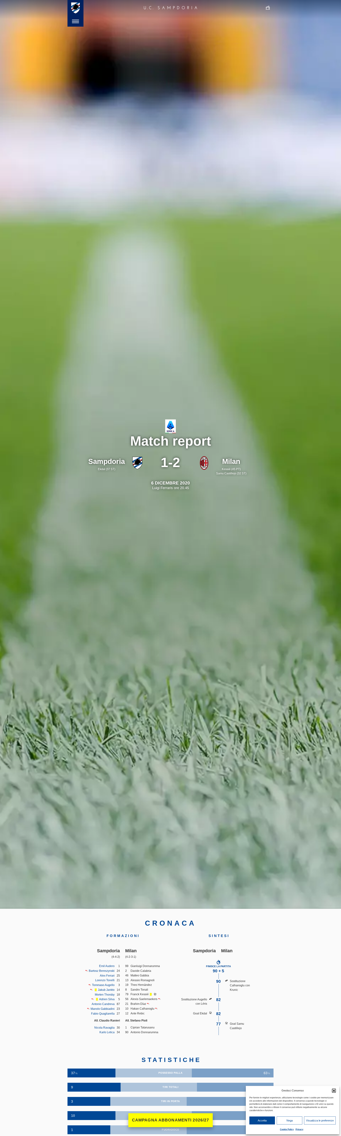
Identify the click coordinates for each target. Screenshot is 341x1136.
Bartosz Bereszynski (102, 970)
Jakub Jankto (106, 989)
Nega (289, 1120)
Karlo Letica (107, 1032)
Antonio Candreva (103, 1004)
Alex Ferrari (107, 975)
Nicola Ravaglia (104, 1027)
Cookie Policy (287, 1129)
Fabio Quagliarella (103, 1013)
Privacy (299, 1129)
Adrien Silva (107, 999)
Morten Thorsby (105, 994)
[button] (334, 1090)
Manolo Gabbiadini (103, 1008)
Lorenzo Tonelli (105, 980)
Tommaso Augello (103, 985)
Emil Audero (107, 966)
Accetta (262, 1120)
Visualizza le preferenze (320, 1120)
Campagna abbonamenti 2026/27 (170, 1120)
